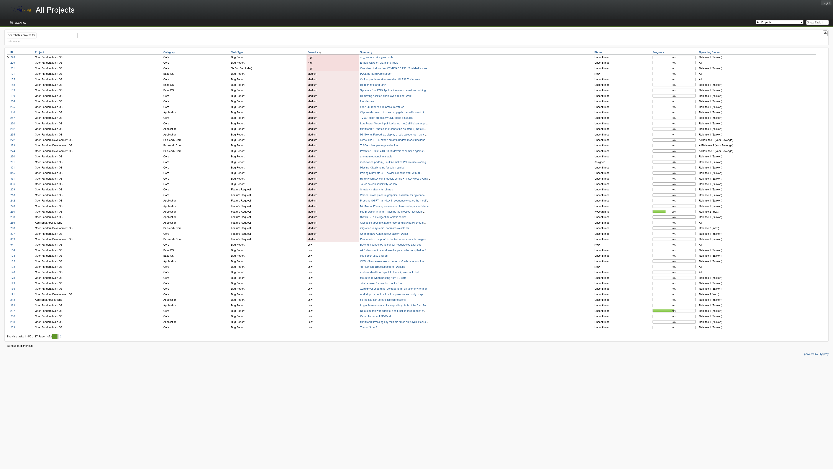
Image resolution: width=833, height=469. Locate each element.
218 (12, 299)
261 (12, 68)
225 (12, 107)
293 (12, 228)
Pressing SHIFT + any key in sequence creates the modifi (393, 200)
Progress (658, 52)
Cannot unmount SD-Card (375, 316)
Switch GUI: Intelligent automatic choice (383, 217)
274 (12, 151)
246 (12, 112)
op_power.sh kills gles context (377, 57)
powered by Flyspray (816, 354)
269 (12, 327)
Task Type (237, 52)
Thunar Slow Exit (370, 327)
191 (12, 294)
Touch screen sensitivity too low (378, 184)
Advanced (15, 41)
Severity (313, 52)
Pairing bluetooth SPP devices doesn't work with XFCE (392, 173)
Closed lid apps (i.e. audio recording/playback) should (392, 222)
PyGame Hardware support (376, 73)
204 (12, 101)
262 (12, 128)
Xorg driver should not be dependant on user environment (394, 288)
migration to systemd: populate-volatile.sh (384, 228)
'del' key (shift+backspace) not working (382, 266)
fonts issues (367, 101)
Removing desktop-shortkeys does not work (386, 95)
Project (39, 52)
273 (12, 145)
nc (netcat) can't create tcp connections (383, 299)
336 (12, 184)
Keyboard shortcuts (21, 345)
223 (12, 57)
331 (12, 178)
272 (12, 140)
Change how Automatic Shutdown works (384, 233)
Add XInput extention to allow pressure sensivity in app (392, 294)
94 (11, 244)
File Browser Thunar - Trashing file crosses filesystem (391, 211)
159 (12, 90)
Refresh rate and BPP (373, 84)
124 (12, 255)
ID (11, 52)
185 (12, 288)
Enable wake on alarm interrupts (379, 62)
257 (12, 117)
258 (12, 322)
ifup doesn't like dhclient (374, 255)
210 (12, 195)
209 (12, 189)
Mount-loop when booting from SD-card (383, 277)
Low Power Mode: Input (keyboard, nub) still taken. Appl (393, 123)
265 (12, 134)
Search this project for (21, 35)
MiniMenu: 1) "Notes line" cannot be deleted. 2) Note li (392, 128)
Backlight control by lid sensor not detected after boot (391, 244)
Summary (366, 52)
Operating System (710, 52)
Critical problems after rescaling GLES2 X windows (390, 79)
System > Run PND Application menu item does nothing (393, 90)
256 (12, 222)
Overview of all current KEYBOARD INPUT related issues (393, 68)
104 (12, 250)
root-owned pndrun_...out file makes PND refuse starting (393, 162)
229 (12, 62)
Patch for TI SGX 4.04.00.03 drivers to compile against (392, 151)
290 (12, 156)
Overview (20, 23)
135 (12, 261)
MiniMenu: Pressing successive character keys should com (394, 206)
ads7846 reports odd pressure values (382, 107)
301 (12, 167)
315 (12, 173)
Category (169, 52)
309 (12, 239)
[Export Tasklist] (825, 33)
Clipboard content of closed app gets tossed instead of (392, 112)
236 (12, 316)
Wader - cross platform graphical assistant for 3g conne (392, 195)
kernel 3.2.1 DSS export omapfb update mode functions (392, 140)
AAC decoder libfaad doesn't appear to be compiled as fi (393, 250)
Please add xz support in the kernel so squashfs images (393, 239)
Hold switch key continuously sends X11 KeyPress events (394, 178)
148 (12, 272)
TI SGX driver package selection (379, 145)
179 (12, 283)
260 (12, 123)
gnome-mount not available (376, 156)
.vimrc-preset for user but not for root (381, 283)
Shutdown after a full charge (376, 189)
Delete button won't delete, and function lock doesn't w (391, 310)
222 (12, 305)
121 (12, 73)
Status (598, 52)
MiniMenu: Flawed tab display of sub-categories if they (392, 134)
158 (12, 84)
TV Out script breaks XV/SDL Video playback (386, 117)
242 (12, 200)
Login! (826, 3)
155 (12, 79)
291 (12, 162)
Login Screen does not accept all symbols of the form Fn (393, 305)
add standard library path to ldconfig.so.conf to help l (390, 272)
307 (12, 233)
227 (12, 310)
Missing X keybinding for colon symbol (382, 167)
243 (12, 206)
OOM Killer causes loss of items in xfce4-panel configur (392, 261)
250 (12, 211)
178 (12, 277)
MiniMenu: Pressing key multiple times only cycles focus (393, 322)
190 (12, 95)
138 (12, 266)
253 (12, 217)
